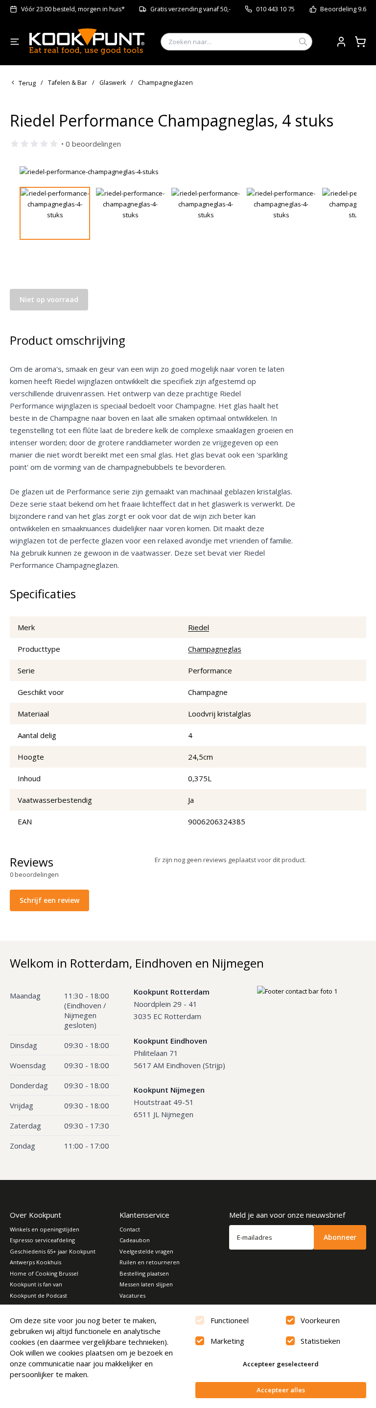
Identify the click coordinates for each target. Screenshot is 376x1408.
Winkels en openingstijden (44, 1229)
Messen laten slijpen (146, 1284)
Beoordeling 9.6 (343, 9)
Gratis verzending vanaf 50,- (190, 9)
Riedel (198, 627)
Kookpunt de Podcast (38, 1295)
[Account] (341, 42)
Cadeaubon (134, 1240)
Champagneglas (214, 649)
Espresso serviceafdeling (42, 1240)
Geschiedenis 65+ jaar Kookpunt (52, 1251)
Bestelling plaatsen (144, 1273)
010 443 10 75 (275, 9)
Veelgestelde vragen (146, 1251)
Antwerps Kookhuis (35, 1262)
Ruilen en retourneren (149, 1262)
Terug (27, 82)
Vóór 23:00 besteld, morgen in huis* (73, 9)
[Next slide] (343, 171)
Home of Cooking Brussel (44, 1273)
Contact (129, 1229)
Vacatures (132, 1295)
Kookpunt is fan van (36, 1284)
